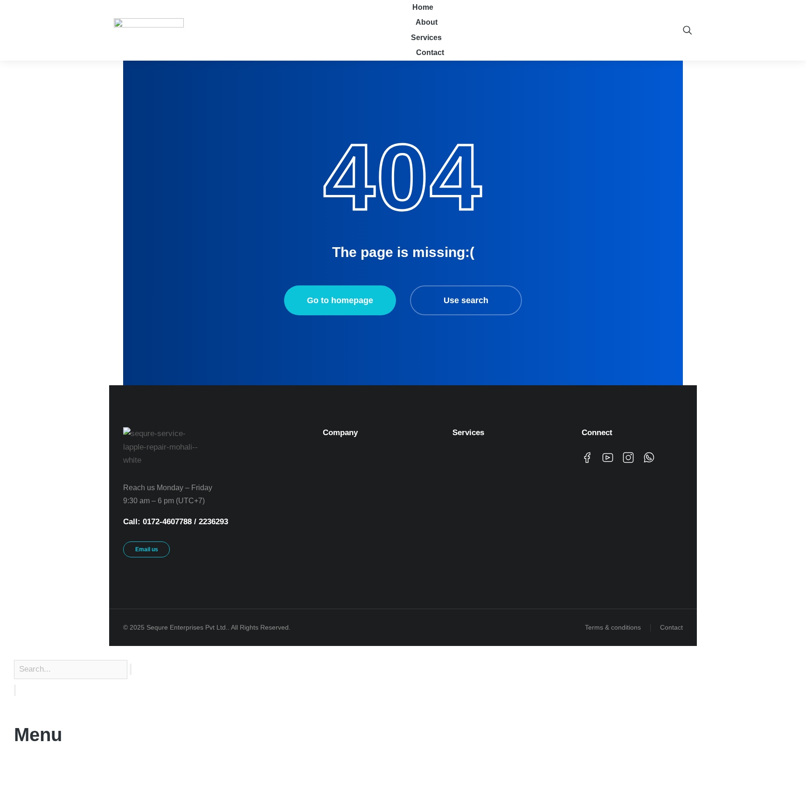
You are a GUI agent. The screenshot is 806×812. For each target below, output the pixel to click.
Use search (466, 300)
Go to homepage (340, 300)
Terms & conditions (613, 627)
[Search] (15, 690)
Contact (671, 627)
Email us (146, 549)
